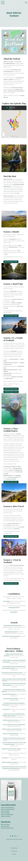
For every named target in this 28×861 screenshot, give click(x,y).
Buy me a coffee (5, 826)
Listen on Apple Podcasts (7, 807)
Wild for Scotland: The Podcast (9, 762)
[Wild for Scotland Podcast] (3, 2)
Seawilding (18, 475)
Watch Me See (7, 186)
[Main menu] (26, 2)
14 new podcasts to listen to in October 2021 (14, 724)
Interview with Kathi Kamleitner (10, 733)
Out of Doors (6, 709)
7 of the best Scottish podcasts (10, 698)
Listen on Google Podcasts (7, 809)
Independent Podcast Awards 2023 (12, 625)
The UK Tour (5, 757)
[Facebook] (11, 836)
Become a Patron (5, 824)
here (18, 193)
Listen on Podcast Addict (7, 814)
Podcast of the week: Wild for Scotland (11, 748)
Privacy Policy (14, 848)
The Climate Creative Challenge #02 (11, 636)
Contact (14, 854)
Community (14, 851)
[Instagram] (13, 836)
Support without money (7, 827)
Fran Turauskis (6, 601)
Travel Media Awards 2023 (11, 631)
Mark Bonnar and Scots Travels (10, 720)
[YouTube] (15, 836)
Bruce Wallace (13, 612)
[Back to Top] (22, 855)
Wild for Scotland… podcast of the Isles (11, 729)
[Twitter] (17, 836)
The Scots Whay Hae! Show (9, 694)
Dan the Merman (17, 468)
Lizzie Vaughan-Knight (13, 607)
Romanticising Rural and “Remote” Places (12, 672)
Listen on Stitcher (5, 812)
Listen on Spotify (5, 811)
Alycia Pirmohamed (11, 479)
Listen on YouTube (5, 816)
